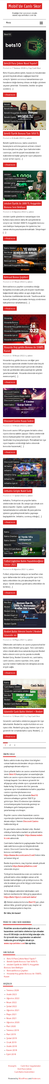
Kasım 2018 (11, 1050)
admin (29, 138)
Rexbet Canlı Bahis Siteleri (15, 704)
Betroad (7, 257)
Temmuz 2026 (12, 990)
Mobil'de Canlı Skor (24, 6)
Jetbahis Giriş (10, 475)
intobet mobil (10, 187)
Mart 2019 (11, 1034)
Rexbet (7, 607)
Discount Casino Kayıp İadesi (17, 396)
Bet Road (8, 252)
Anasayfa (12, 1066)
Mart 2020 (11, 1026)
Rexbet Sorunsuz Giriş (14, 619)
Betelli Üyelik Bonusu (14, 121)
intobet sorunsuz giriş (14, 191)
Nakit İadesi (9, 405)
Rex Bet (7, 602)
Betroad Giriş (10, 261)
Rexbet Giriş (9, 611)
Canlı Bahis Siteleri (12, 687)
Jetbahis (7, 470)
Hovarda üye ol (11, 335)
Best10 (7, 34)
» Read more (10, 95)
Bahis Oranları (10, 536)
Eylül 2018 (11, 1054)
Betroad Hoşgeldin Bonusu (16, 265)
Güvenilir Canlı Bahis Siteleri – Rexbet (23, 711)
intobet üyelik (10, 196)
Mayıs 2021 (11, 1014)
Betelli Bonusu (11, 109)
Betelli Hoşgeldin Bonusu (15, 113)
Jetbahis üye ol (10, 483)
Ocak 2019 (11, 1042)
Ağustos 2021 (12, 1010)
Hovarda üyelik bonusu (14, 339)
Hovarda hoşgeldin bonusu (16, 331)
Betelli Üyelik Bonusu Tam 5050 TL (21, 133)
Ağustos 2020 (12, 1022)
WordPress (23, 1078)
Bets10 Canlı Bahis (12, 549)
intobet (7, 174)
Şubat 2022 (11, 1006)
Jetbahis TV (9, 479)
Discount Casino (11, 392)
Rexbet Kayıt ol (11, 615)
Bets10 (7, 545)
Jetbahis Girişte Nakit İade (17, 490)
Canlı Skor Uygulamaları (31, 1066)
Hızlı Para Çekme (25, 1069)
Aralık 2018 (11, 1046)
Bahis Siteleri (10, 248)
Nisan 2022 (11, 1002)
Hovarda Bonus (11, 322)
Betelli (7, 104)
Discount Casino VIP (13, 400)
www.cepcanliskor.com (14, 943)
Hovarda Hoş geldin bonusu (16, 327)
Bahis (6, 532)
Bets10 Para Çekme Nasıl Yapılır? (20, 63)
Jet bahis (8, 466)
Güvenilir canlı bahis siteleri (16, 691)
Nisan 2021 (11, 1018)
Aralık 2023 (11, 994)
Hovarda (8, 318)
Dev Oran (8, 553)
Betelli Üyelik (10, 117)
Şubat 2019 (11, 1038)
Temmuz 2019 (12, 1030)
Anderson (36, 1078)
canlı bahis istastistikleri (15, 179)
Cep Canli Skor (34, 68)
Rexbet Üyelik (10, 624)
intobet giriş (9, 183)
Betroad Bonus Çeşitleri (16, 277)
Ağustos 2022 (12, 998)
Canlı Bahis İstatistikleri (24, 1072)
